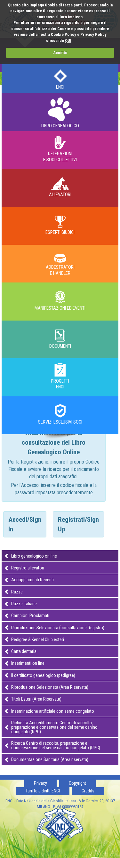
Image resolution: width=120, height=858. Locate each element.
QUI (68, 40)
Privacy (40, 783)
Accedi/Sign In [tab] (24, 524)
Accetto (60, 52)
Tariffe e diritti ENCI (43, 790)
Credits (88, 790)
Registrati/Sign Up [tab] (78, 524)
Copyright (77, 783)
